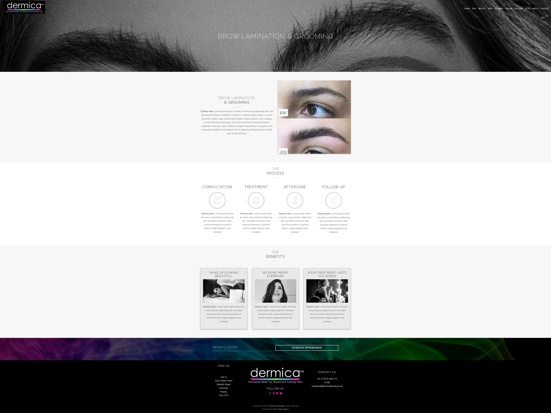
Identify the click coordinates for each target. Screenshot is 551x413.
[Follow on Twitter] (277, 393)
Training (498, 8)
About (535, 8)
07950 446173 (329, 378)
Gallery (519, 8)
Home (467, 8)
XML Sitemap (292, 405)
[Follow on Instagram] (274, 393)
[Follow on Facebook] (270, 393)
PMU (474, 8)
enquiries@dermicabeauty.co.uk (327, 386)
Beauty (482, 8)
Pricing (509, 8)
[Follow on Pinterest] (281, 393)
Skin (490, 8)
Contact (544, 8)
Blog (527, 8)
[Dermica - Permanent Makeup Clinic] (24, 7)
